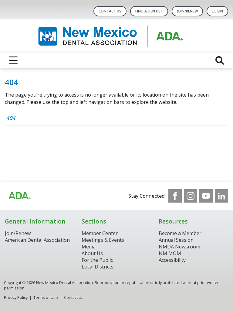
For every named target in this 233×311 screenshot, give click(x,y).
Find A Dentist (149, 11)
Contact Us (110, 11)
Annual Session (176, 240)
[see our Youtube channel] (206, 196)
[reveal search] (219, 60)
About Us (92, 253)
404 (10, 117)
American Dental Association (37, 240)
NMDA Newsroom (179, 246)
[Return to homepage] (116, 36)
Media (89, 246)
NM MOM (170, 253)
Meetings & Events (103, 240)
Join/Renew (187, 11)
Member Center (100, 233)
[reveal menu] (13, 60)
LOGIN (217, 11)
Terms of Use (45, 297)
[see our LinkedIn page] (221, 196)
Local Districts (97, 266)
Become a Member (180, 233)
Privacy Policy (16, 297)
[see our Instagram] (190, 196)
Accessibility (172, 260)
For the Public (97, 260)
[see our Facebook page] (175, 196)
